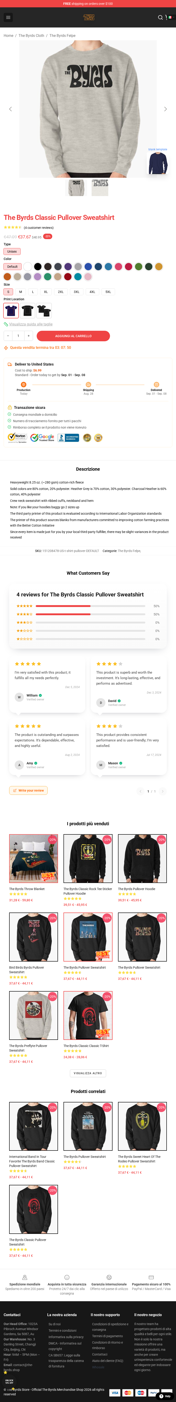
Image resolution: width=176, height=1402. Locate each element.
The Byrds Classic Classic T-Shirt (86, 1046)
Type (7, 244)
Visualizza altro (88, 1073)
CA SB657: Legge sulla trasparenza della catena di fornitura (66, 1360)
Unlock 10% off (9, 1381)
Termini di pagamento (107, 1336)
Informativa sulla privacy (66, 1337)
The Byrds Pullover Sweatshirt (84, 967)
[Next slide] (165, 109)
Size (7, 284)
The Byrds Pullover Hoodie (136, 889)
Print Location (14, 299)
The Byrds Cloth (31, 35)
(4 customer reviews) (39, 228)
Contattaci (99, 1354)
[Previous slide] (11, 109)
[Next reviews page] (163, 791)
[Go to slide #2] (100, 188)
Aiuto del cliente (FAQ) (107, 1361)
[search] (160, 17)
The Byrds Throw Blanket (27, 889)
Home (8, 35)
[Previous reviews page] (140, 791)
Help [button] (167, 1396)
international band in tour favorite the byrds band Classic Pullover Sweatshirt (32, 1161)
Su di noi (54, 1324)
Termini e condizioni (62, 1330)
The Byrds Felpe (62, 35)
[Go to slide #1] (76, 188)
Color (7, 259)
